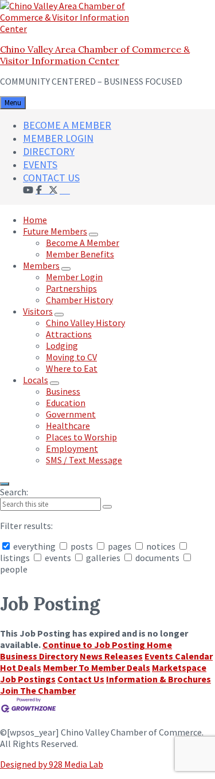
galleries (103, 557)
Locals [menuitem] (35, 379)
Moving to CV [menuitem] (71, 357)
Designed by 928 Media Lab (51, 764)
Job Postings (28, 679)
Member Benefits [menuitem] (80, 254)
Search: (14, 492)
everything (34, 546)
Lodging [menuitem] (62, 345)
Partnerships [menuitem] (71, 288)
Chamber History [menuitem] (79, 299)
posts (82, 546)
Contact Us (80, 679)
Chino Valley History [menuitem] (85, 322)
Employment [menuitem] (72, 448)
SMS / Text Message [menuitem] (84, 460)
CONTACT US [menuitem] (51, 177)
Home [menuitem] (35, 219)
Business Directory (39, 656)
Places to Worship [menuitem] (81, 437)
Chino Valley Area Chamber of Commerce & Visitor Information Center (95, 54)
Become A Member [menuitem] (82, 242)
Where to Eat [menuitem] (71, 368)
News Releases (111, 656)
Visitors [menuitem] (38, 311)
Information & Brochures (158, 679)
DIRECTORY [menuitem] (49, 151)
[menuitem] (65, 189)
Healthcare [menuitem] (68, 425)
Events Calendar (178, 656)
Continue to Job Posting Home (107, 644)
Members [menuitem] (41, 265)
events (58, 557)
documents (157, 557)
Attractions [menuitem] (69, 334)
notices (160, 546)
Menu (13, 103)
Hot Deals (20, 667)
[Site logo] (71, 28)
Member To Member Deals (96, 667)
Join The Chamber (38, 690)
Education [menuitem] (65, 402)
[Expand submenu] (93, 234)
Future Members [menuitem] (55, 231)
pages (119, 546)
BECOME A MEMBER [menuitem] (67, 125)
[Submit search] (107, 506)
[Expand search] (4, 484)
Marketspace (179, 667)
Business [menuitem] (63, 391)
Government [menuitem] (71, 414)
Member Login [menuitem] (74, 277)
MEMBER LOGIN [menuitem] (58, 138)
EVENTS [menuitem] (40, 164)
